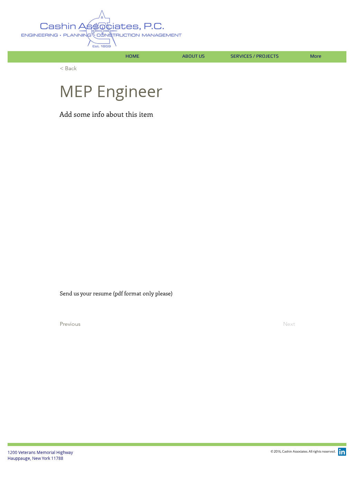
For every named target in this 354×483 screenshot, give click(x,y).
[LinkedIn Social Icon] (342, 452)
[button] (82, 68)
